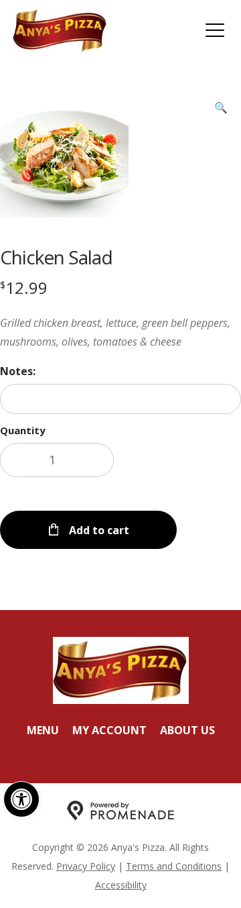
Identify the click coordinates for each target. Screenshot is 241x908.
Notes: (17, 371)
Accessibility (121, 884)
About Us (187, 730)
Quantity (23, 430)
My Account (109, 730)
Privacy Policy (85, 866)
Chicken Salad (56, 257)
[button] (21, 799)
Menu (43, 730)
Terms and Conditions (174, 866)
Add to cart (97, 530)
